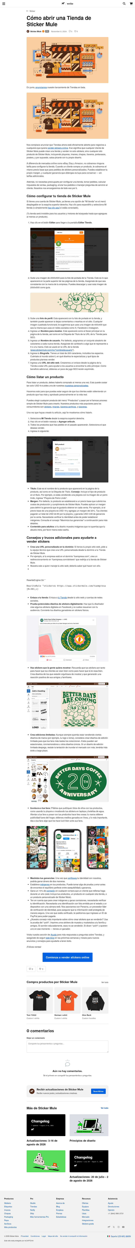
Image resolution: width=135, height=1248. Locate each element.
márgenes (45, 884)
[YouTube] (123, 1227)
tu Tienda (62, 597)
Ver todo (104, 982)
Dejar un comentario (36, 1038)
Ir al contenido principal (2, 2)
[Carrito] (131, 3)
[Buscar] (124, 3)
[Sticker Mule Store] (109, 1227)
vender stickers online (58, 147)
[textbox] (67, 524)
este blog (50, 937)
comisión (51, 890)
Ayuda (54, 934)
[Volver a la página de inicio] (63, 3)
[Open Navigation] (3, 3)
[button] (68, 957)
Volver (32, 11)
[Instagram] (118, 1227)
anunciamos (41, 87)
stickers (47, 406)
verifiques (72, 878)
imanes (55, 406)
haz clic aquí (54, 207)
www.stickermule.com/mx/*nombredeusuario (51, 350)
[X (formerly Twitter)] (114, 1227)
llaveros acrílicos (68, 406)
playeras (83, 406)
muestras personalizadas (76, 385)
